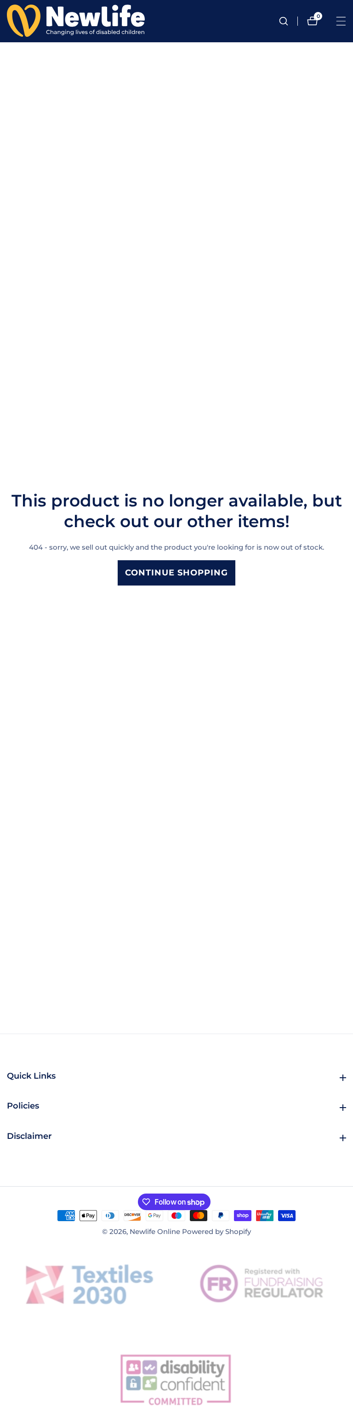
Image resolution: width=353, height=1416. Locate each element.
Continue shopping (176, 573)
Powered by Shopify (216, 1231)
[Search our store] (288, 21)
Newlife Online (155, 1231)
